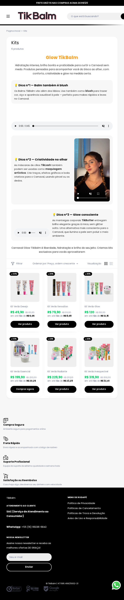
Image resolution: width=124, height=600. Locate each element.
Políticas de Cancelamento (84, 508)
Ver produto (25, 324)
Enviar (29, 567)
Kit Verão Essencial (20, 371)
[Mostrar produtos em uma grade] (105, 263)
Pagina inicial (13, 30)
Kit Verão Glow (92, 306)
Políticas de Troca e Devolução (86, 513)
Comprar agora (25, 389)
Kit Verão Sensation (57, 306)
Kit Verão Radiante (57, 371)
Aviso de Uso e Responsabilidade (87, 518)
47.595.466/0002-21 (68, 583)
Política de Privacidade (81, 503)
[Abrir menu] (8, 16)
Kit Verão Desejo (19, 306)
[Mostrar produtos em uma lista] (111, 263)
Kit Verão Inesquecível (96, 371)
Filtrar (19, 263)
